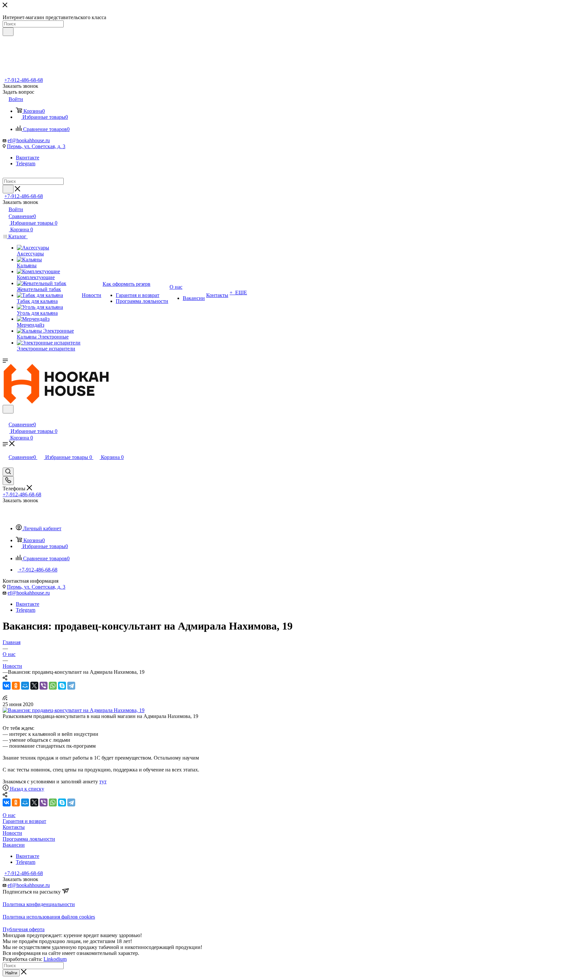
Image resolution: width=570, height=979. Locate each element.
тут (103, 781)
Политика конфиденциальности (39, 904)
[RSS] (5, 698)
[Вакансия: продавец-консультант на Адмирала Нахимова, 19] (73, 710)
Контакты (14, 827)
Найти (11, 972)
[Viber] (44, 686)
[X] (34, 686)
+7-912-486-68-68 (23, 80)
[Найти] (8, 31)
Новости (12, 833)
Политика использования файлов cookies (49, 917)
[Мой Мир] (25, 686)
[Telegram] (71, 686)
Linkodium (55, 959)
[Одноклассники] (16, 686)
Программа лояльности (29, 839)
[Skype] (62, 686)
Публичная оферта (24, 929)
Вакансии (14, 845)
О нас (9, 815)
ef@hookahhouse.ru (29, 140)
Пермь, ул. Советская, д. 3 (36, 146)
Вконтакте (27, 157)
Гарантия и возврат (24, 821)
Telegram (25, 163)
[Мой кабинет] (6, 417)
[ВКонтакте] (7, 686)
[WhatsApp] (53, 686)
